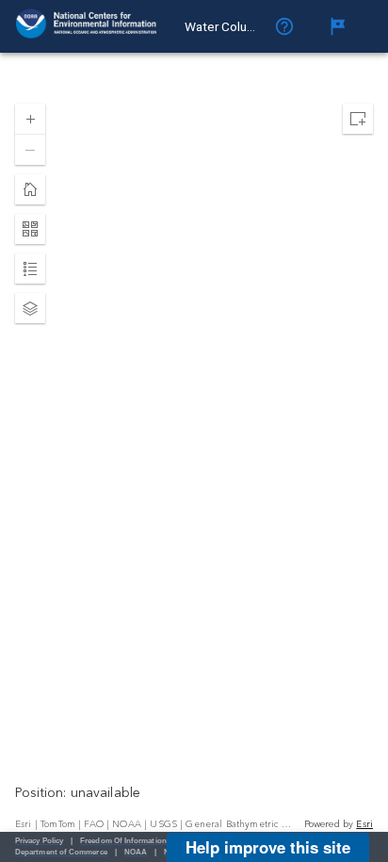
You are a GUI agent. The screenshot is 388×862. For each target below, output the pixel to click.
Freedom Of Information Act (130, 841)
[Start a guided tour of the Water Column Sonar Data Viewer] (343, 26)
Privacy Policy (39, 841)
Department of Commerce (61, 852)
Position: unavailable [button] (77, 793)
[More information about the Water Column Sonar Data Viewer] (290, 26)
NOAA (135, 852)
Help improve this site (268, 847)
